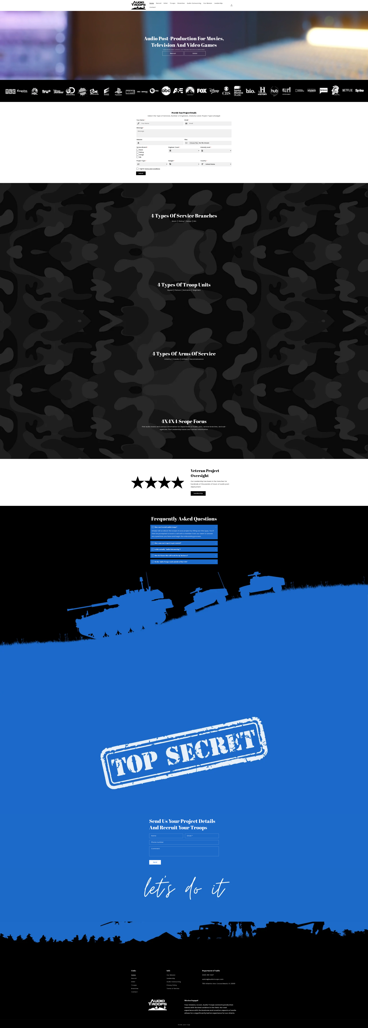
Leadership (198, 493)
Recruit (173, 53)
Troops (134, 985)
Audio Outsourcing (174, 982)
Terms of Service (173, 988)
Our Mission (171, 975)
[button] (184, 527)
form (206, 531)
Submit (140, 173)
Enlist (195, 53)
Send (155, 862)
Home (133, 975)
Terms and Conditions (152, 169)
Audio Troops (186, 1025)
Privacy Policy (172, 985)
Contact (134, 992)
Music (141, 150)
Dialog (141, 152)
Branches (134, 988)
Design (141, 155)
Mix (140, 157)
